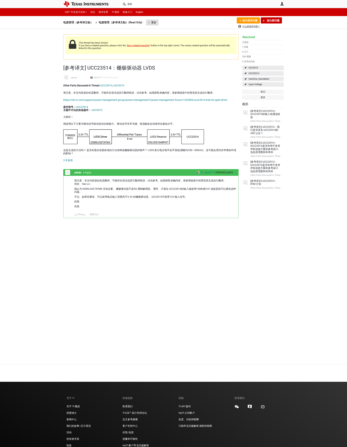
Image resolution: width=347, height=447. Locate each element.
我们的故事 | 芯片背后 (79, 425)
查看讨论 (94, 214)
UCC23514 (254, 73)
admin (74, 77)
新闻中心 (72, 419)
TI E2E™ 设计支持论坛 (135, 412)
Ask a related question (138, 45)
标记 (263, 91)
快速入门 (127, 12)
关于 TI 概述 (73, 406)
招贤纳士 (72, 412)
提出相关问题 (250, 20)
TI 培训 (115, 12)
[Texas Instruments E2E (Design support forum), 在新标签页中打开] (250, 408)
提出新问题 (273, 20)
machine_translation (259, 79)
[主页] (88, 4)
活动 (69, 432)
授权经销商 (205, 425)
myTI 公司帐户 (187, 412)
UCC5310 (253, 67)
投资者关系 (73, 438)
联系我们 (128, 406)
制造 (69, 445)
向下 (84, 215)
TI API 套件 (185, 406)
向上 (75, 215)
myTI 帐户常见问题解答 (136, 445)
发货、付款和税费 (189, 419)
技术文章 (103, 12)
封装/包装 (128, 432)
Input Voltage (255, 84)
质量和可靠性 (130, 438)
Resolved (249, 37)
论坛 (92, 12)
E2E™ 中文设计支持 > (76, 12)
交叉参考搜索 (130, 419)
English (139, 12)
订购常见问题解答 (189, 425)
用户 (282, 4)
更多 (153, 22)
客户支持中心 (130, 425)
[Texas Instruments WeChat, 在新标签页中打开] (237, 408)
